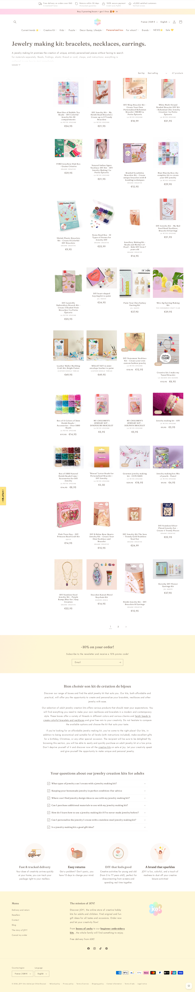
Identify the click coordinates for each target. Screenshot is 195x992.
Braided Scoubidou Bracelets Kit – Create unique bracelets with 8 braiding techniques (134, 176)
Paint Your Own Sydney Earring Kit (134, 304)
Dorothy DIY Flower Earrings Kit (168, 585)
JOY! (20, 984)
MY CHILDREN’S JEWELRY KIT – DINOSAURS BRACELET (101, 423)
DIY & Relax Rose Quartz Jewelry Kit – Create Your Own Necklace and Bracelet (101, 537)
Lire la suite (15, 64)
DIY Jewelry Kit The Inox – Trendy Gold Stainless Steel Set (135, 536)
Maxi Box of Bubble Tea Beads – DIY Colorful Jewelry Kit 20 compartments (68, 116)
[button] (15, 22)
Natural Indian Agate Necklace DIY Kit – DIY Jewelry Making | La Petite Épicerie (102, 169)
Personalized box (114, 30)
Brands (145, 30)
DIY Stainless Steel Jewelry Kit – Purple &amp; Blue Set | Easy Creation (68, 598)
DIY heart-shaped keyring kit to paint (101, 294)
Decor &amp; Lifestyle (90, 30)
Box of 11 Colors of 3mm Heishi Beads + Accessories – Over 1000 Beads (68, 424)
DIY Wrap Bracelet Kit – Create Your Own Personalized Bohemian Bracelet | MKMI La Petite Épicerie (134, 110)
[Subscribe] (120, 662)
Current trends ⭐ (30, 30)
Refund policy (55, 984)
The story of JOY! (19, 930)
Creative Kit (49, 30)
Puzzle (72, 30)
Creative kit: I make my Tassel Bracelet (168, 373)
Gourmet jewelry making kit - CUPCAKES (135, 474)
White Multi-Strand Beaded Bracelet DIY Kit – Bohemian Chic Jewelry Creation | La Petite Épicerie (168, 110)
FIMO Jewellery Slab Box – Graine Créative (68, 165)
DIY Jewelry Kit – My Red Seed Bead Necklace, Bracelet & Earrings (168, 228)
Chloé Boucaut (41, 984)
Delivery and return (20, 910)
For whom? (131, 30)
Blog (14, 924)
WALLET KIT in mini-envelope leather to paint (102, 366)
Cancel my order (19, 935)
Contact (15, 920)
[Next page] (126, 627)
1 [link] (110, 626)
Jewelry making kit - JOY (168, 420)
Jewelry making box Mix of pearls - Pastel (168, 474)
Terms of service (83, 984)
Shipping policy (98, 984)
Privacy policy (68, 984)
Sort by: (141, 73)
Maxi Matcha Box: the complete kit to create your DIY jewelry (168, 175)
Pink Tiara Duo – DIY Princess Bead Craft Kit (68, 535)
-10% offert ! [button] (3, 496)
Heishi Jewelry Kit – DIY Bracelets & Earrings (134, 603)
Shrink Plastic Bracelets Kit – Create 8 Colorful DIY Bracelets (68, 240)
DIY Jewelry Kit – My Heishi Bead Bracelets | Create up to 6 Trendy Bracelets (102, 116)
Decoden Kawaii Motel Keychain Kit (101, 596)
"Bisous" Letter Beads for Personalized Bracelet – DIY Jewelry (101, 476)
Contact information (114, 984)
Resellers (16, 915)
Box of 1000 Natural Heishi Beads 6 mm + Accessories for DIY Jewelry (68, 477)
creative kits (104, 747)
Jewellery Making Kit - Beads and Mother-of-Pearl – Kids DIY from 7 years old (134, 246)
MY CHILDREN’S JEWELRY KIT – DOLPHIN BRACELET (134, 423)
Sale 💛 (170, 30)
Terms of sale (130, 984)
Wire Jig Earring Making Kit (167, 304)
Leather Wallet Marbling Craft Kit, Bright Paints (68, 366)
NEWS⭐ (158, 30)
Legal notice (142, 984)
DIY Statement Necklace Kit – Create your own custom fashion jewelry (134, 360)
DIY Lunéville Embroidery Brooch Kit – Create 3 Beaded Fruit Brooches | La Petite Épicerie (68, 308)
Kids (62, 30)
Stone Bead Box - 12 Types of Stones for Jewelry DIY (101, 237)
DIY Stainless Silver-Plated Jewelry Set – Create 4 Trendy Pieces (168, 528)
